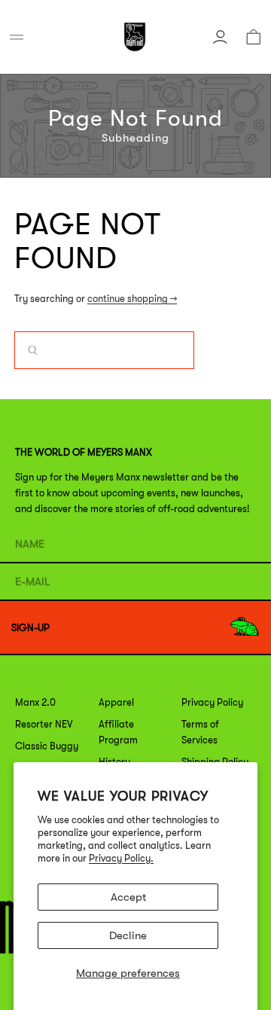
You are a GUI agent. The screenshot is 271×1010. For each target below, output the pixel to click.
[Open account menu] (219, 36)
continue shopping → (132, 298)
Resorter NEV (43, 724)
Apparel (116, 702)
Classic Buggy (46, 746)
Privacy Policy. (121, 858)
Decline (128, 935)
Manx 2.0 (35, 702)
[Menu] (16, 37)
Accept (128, 897)
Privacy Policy (212, 702)
